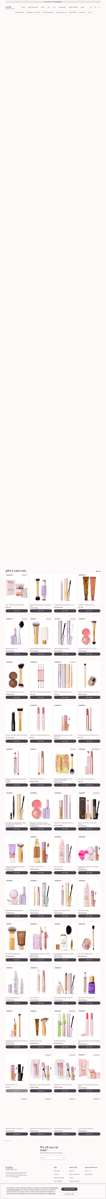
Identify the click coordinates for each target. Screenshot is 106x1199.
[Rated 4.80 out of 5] (82, 575)
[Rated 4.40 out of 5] (33, 618)
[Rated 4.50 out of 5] (33, 1011)
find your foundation (48, 12)
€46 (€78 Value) (10, 1131)
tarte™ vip (88, 1171)
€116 (55, 694)
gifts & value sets (7, 1140)
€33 (7, 1087)
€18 (57, 738)
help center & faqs (59, 1177)
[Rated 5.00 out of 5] (82, 705)
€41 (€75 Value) (10, 737)
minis (89, 12)
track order (57, 1171)
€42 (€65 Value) (34, 1043)
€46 (79, 737)
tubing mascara (19, 12)
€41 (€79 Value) (34, 651)
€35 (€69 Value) (34, 826)
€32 (55, 738)
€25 (33, 737)
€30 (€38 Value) (82, 1131)
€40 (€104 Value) (58, 1043)
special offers (72, 12)
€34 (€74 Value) (34, 1087)
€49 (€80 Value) (10, 956)
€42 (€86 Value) (82, 869)
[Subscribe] (62, 1158)
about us (71, 1171)
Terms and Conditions (14, 1189)
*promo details (58, 1181)
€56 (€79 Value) (82, 1000)
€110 (31, 694)
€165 (7, 607)
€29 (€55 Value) (82, 694)
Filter (97, 571)
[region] (53, 1191)
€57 (10, 607)
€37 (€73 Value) (34, 608)
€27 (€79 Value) (82, 826)
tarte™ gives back (74, 1174)
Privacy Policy (54, 1187)
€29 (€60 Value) (82, 956)
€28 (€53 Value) (10, 1044)
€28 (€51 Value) (34, 957)
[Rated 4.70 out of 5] (82, 618)
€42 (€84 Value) (58, 825)
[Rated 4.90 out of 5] (9, 575)
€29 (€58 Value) (10, 651)
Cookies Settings (69, 1194)
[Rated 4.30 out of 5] (9, 924)
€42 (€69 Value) (10, 913)
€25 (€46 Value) (34, 781)
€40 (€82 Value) (58, 1000)
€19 (9, 1087)
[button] (42, 7)
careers (71, 1177)
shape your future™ (74, 1181)
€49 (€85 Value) (58, 782)
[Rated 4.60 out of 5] (9, 618)
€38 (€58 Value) (82, 913)
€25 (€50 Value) (58, 651)
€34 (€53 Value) (58, 869)
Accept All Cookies (69, 1189)
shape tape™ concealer (33, 12)
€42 (34, 694)
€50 (58, 694)
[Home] (11, 1168)
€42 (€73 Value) (82, 651)
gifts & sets (82, 12)
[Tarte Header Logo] (10, 8)
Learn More (16, 1176)
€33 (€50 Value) (58, 913)
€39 (82, 607)
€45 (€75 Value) (58, 957)
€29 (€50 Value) (34, 1000)
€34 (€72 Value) (34, 1131)
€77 (79, 607)
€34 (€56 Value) (10, 826)
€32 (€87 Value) (58, 1131)
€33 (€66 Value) (10, 869)
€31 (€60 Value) (82, 1088)
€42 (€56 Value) (58, 607)
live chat (56, 1174)
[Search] (99, 7)
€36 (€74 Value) (34, 913)
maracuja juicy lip (61, 12)
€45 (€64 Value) (34, 869)
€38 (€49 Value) (10, 1000)
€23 (82, 737)
